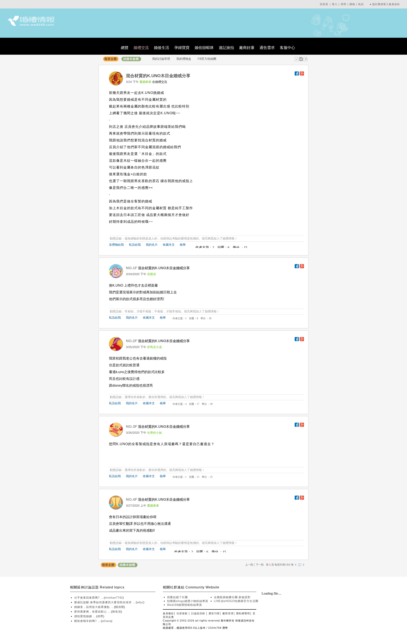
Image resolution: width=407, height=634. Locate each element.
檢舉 (183, 244)
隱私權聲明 (243, 613)
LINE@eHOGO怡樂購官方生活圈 (236, 601)
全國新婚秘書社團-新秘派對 (232, 597)
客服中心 (287, 48)
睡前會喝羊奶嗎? (86, 621)
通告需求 (267, 48)
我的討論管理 (161, 58)
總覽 (124, 48)
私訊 (361, 4)
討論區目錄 (198, 613)
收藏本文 (169, 244)
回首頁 (324, 4)
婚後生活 (161, 48)
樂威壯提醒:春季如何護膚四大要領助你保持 (103, 602)
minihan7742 (114, 597)
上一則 (249, 564)
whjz (140, 602)
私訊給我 (135, 244)
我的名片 (152, 244)
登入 (334, 4)
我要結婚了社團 (177, 597)
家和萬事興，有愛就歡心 (91, 611)
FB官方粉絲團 (207, 58)
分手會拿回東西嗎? (87, 597)
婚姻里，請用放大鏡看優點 (92, 607)
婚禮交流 (141, 48)
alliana (106, 621)
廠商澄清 (227, 613)
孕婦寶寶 (182, 48)
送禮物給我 (116, 244)
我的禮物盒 (183, 58)
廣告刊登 (214, 613)
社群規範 (182, 613)
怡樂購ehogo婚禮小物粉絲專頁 (187, 601)
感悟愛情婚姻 (83, 616)
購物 (352, 4)
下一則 (259, 564)
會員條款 (168, 613)
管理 (343, 4)
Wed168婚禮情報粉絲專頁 (184, 604)
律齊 (100, 616)
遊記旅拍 (226, 48)
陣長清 (116, 611)
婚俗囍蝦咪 (204, 48)
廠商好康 (246, 48)
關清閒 (119, 607)
